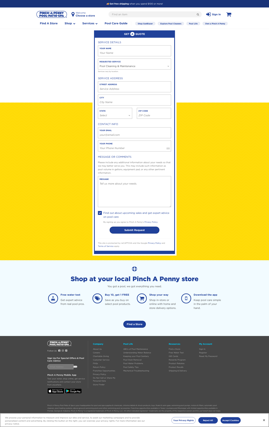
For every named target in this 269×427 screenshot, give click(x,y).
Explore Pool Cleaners (170, 23)
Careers (96, 352)
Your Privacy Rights (183, 420)
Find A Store (49, 23)
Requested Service (110, 61)
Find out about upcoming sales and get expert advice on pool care (136, 214)
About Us (97, 349)
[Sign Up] (75, 367)
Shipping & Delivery (178, 370)
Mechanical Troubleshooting (136, 370)
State (102, 111)
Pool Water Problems (133, 363)
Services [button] (88, 23)
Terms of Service (105, 246)
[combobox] (168, 146)
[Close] (264, 420)
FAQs (95, 363)
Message (104, 179)
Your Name (105, 48)
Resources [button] (174, 344)
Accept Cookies (230, 420)
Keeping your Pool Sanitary (136, 356)
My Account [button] (205, 344)
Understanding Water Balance (137, 352)
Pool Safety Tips (131, 367)
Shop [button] (69, 23)
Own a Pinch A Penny (215, 23)
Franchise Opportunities (104, 370)
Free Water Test (176, 352)
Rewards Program (177, 360)
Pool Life (193, 23)
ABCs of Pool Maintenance (135, 349)
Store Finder (99, 384)
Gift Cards (173, 356)
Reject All (208, 420)
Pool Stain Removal (132, 360)
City (101, 97)
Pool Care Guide (116, 23)
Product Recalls (176, 367)
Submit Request (134, 230)
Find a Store (134, 324)
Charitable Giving (101, 356)
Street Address (108, 84)
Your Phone (106, 143)
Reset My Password (208, 356)
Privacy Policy (150, 222)
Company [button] (98, 344)
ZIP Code (143, 111)
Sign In (202, 349)
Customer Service (101, 360)
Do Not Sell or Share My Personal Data (104, 379)
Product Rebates (176, 363)
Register (203, 352)
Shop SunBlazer (145, 23)
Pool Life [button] (128, 344)
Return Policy (99, 367)
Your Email (105, 130)
